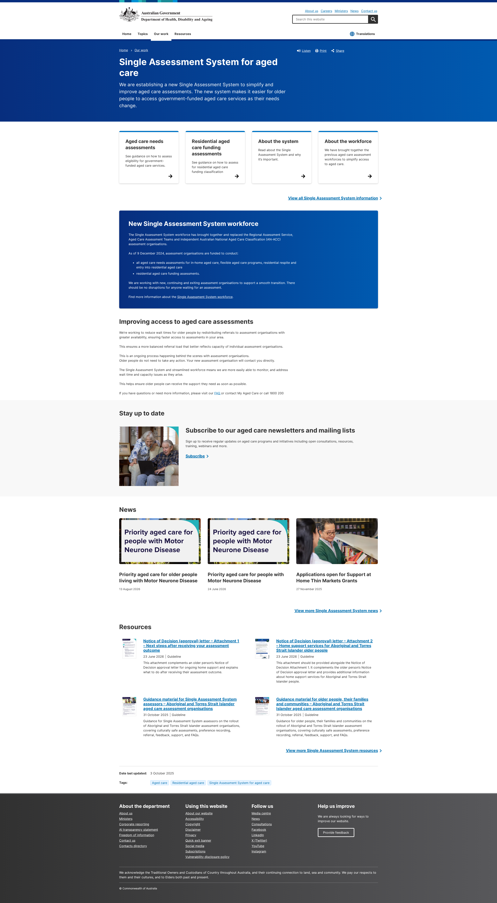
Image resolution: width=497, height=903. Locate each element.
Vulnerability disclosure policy (207, 857)
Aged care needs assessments (144, 144)
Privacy (190, 835)
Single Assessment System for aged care (239, 783)
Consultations (262, 824)
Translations (365, 34)
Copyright (192, 824)
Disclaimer (193, 830)
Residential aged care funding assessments (211, 147)
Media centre (261, 813)
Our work (161, 34)
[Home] (165, 14)
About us (311, 11)
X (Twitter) (259, 840)
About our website (199, 813)
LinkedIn (258, 835)
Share (340, 51)
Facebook (259, 830)
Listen (306, 51)
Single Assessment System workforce (205, 297)
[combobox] (330, 19)
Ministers (341, 11)
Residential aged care (188, 783)
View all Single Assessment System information (333, 198)
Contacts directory (133, 846)
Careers (326, 11)
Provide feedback (336, 832)
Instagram (259, 851)
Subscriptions (195, 851)
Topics (143, 34)
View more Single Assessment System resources (332, 750)
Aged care (159, 783)
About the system (278, 141)
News (354, 11)
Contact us (369, 11)
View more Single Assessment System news (336, 610)
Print (323, 51)
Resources (183, 34)
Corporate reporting (134, 824)
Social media (194, 846)
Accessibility (194, 819)
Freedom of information (136, 835)
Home (126, 34)
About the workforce (348, 141)
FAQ (217, 393)
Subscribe (195, 456)
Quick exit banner (198, 840)
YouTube (258, 846)
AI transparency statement (138, 830)
